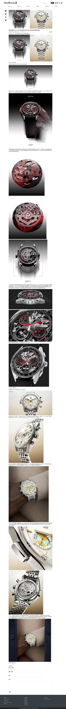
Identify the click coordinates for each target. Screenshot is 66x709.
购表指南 (37, 6)
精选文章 (9, 6)
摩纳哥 (14, 149)
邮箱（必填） (11, 671)
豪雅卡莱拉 (34, 463)
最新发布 (19, 6)
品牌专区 (25, 701)
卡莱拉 (10, 150)
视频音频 (46, 6)
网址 (9, 675)
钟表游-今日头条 (6, 699)
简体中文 (48, 699)
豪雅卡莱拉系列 (16, 64)
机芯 (23, 92)
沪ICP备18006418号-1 (42, 708)
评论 (9, 679)
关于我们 (5, 703)
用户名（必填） (11, 667)
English (45, 699)
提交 (10, 692)
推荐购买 (56, 6)
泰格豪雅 (10, 33)
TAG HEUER (29, 463)
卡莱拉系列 (37, 149)
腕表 (29, 33)
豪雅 (24, 149)
